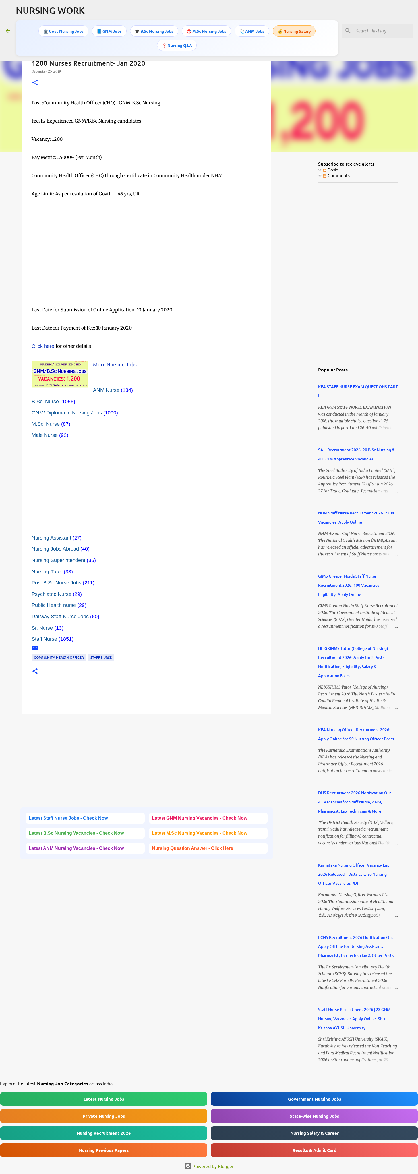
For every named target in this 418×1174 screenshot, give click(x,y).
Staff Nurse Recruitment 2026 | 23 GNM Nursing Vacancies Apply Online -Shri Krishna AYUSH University (354, 1018)
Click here (43, 346)
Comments (338, 175)
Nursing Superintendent (58, 560)
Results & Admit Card (314, 1150)
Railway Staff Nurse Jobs (60, 616)
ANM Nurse (106, 390)
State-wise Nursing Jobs (314, 1116)
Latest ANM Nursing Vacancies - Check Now (76, 848)
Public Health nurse (54, 605)
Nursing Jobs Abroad (55, 549)
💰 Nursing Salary (294, 31)
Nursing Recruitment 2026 (104, 1133)
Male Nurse (45, 435)
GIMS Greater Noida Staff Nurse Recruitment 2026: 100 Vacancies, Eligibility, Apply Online (349, 585)
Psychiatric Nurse (51, 594)
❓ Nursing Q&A (177, 45)
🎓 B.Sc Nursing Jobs (154, 31)
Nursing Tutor (47, 571)
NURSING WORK (50, 10)
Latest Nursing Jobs (104, 1099)
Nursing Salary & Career (314, 1133)
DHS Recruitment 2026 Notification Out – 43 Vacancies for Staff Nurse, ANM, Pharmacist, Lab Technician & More (356, 802)
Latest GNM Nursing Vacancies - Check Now (199, 818)
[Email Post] (35, 650)
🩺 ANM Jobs (251, 31)
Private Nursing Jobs (104, 1116)
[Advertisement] (147, 265)
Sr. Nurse (42, 628)
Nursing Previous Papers (104, 1150)
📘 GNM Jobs (109, 31)
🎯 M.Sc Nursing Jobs (206, 31)
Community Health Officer (59, 657)
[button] (35, 83)
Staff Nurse (44, 639)
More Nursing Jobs (115, 364)
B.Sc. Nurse (45, 401)
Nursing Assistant (51, 538)
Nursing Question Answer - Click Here (192, 848)
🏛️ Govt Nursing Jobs (63, 31)
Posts (332, 169)
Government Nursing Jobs (314, 1099)
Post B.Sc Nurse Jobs (56, 583)
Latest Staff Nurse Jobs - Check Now (68, 818)
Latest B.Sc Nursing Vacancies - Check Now (76, 833)
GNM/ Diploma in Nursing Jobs (67, 413)
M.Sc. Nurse (46, 424)
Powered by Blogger (212, 1166)
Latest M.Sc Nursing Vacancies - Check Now (199, 833)
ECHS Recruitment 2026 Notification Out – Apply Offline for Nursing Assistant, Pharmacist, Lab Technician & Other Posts (357, 946)
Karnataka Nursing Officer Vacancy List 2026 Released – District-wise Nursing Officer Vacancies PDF (353, 874)
